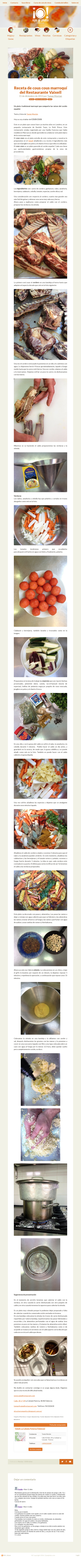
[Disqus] (40, 1510)
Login (78, 1555)
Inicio (5, 3)
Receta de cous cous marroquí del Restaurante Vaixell (40, 90)
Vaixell (30, 141)
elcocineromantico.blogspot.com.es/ (28, 1411)
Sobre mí (75, 3)
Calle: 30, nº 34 (19, 1401)
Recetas (20, 1461)
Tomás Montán (32, 114)
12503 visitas (28, 1461)
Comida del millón (61, 3)
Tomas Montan (54, 96)
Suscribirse (26, 3)
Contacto (14, 3)
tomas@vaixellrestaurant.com (25, 1406)
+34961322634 (46, 1443)
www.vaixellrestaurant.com (24, 1396)
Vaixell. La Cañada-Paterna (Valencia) (30, 1429)
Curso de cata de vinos (42, 3)
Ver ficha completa (35, 1449)
